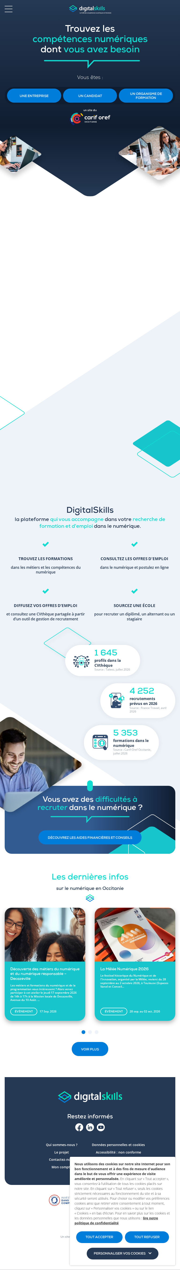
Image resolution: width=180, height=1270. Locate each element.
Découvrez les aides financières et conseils (90, 838)
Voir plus (90, 1049)
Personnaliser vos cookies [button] (120, 1253)
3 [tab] (96, 1032)
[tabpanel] (45, 969)
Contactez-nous (61, 1159)
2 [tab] (90, 1032)
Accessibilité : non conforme (118, 1152)
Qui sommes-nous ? (61, 1145)
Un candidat (90, 96)
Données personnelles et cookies (118, 1145)
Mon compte (62, 1167)
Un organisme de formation (146, 96)
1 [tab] (83, 1032)
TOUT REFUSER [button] (147, 1237)
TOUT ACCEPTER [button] (99, 1237)
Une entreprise (34, 96)
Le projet (61, 1152)
